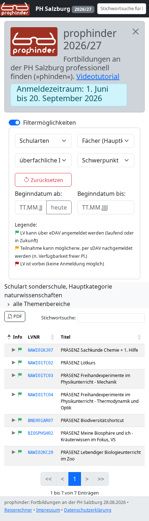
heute (59, 207)
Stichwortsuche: (58, 317)
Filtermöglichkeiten (49, 123)
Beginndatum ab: (38, 194)
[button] (9, 337)
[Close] (135, 31)
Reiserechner (18, 510)
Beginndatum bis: (101, 194)
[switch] (14, 122)
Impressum (48, 510)
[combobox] (40, 140)
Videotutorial (97, 76)
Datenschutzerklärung (87, 510)
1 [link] (74, 479)
